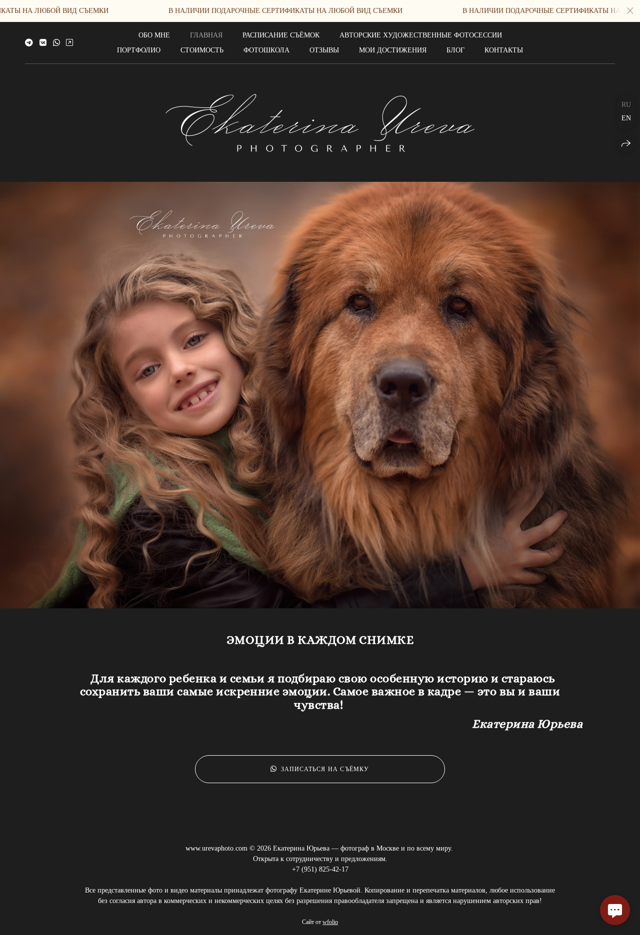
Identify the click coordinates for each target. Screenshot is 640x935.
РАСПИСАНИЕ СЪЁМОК (281, 35)
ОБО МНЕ (154, 35)
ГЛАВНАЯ (206, 35)
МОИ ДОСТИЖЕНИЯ (392, 50)
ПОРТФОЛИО (138, 50)
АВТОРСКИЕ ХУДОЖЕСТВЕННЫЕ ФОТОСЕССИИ (421, 35)
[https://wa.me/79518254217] (56, 42)
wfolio (330, 922)
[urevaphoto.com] (320, 123)
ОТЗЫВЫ (324, 50)
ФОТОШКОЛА (267, 50)
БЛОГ (455, 50)
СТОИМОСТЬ (202, 50)
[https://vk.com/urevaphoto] (43, 42)
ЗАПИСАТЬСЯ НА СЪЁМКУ (325, 769)
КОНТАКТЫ (503, 50)
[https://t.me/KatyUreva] (29, 42)
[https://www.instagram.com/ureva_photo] (69, 42)
